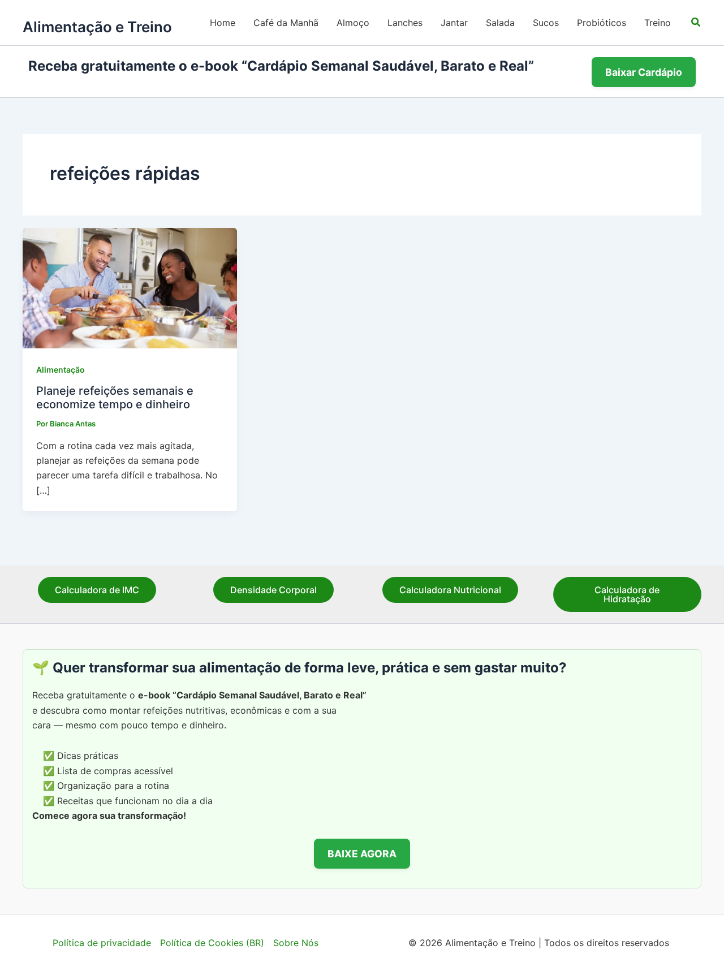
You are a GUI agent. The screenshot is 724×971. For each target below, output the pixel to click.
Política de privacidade (102, 942)
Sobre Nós (295, 942)
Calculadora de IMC (97, 589)
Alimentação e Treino (97, 27)
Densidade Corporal (273, 589)
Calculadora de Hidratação (627, 594)
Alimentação (60, 369)
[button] (696, 22)
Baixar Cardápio (643, 72)
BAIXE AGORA (362, 854)
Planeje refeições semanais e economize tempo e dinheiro (114, 398)
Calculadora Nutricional (450, 589)
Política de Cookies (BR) (212, 942)
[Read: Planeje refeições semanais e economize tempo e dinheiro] (130, 287)
